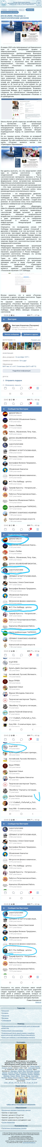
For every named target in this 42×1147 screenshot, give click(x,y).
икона (37, 1066)
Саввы (18, 1074)
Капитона (29, 1069)
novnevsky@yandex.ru (29, 1142)
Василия (31, 1077)
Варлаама (14, 1071)
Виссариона (22, 1072)
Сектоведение (13, 10)
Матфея (30, 1072)
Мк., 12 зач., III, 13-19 (30, 1082)
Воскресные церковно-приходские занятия (16, 1110)
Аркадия (30, 1074)
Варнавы (5, 1074)
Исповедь (5, 1013)
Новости (21, 10)
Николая (34, 1079)
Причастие (5, 1015)
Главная (4, 10)
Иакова (18, 1076)
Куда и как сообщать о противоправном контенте (18, 1037)
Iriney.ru (38, 1002)
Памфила (21, 1069)
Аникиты (5, 1068)
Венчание (5, 1018)
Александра (31, 1068)
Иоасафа (37, 1071)
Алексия (21, 1077)
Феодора (4, 1077)
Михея (16, 1072)
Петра (23, 1076)
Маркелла (6, 1076)
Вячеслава (30, 1071)
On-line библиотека (8, 1122)
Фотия (32, 1066)
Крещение (5, 1010)
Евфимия (36, 1072)
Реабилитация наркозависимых (12, 1030)
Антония (10, 1072)
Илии (24, 1071)
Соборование (6, 1020)
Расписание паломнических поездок (14, 1128)
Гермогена (24, 1074)
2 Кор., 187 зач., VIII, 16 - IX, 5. (13, 1082)
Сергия (20, 1071)
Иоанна (4, 1072)
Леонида (22, 1079)
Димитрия (11, 1074)
